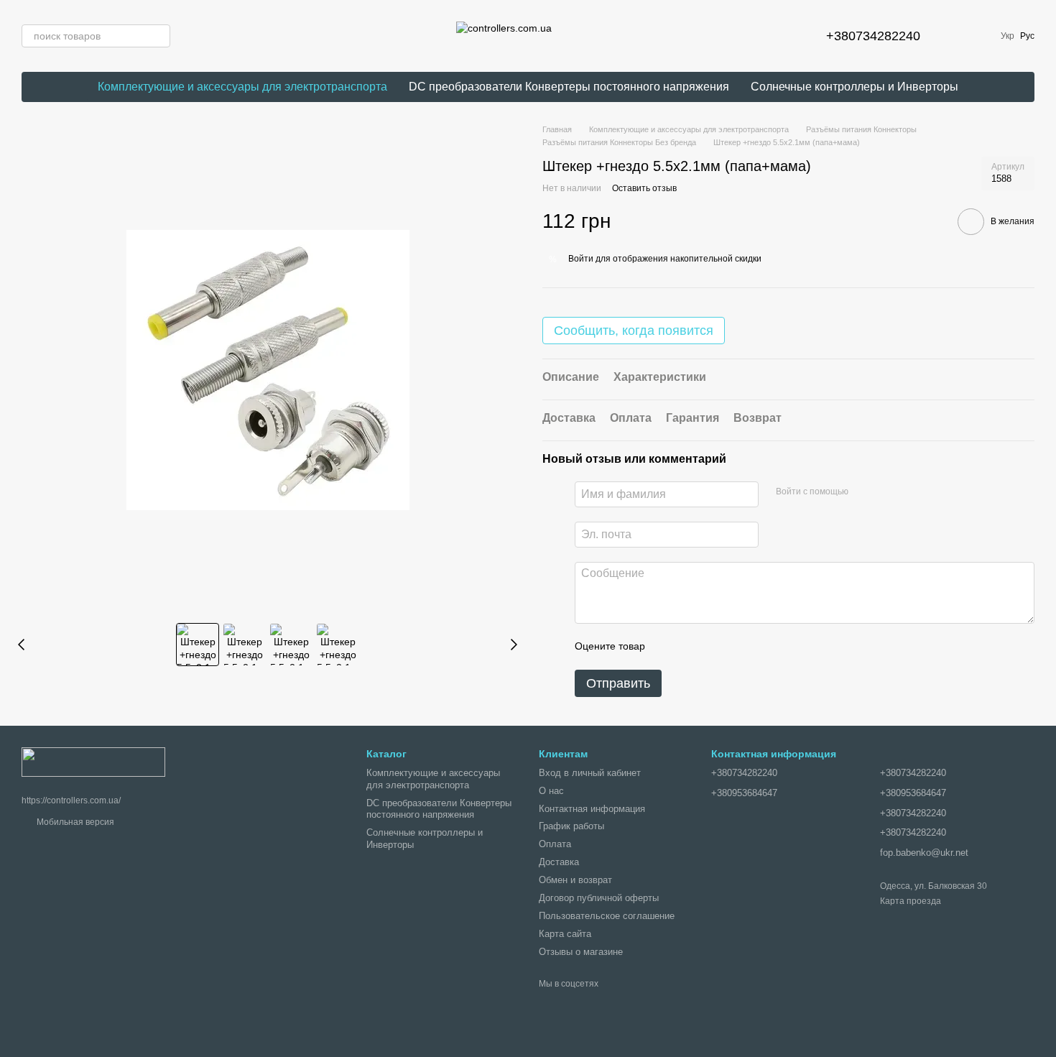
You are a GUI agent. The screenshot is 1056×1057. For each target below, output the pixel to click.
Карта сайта (565, 933)
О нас (551, 790)
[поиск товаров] (158, 35)
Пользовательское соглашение (607, 915)
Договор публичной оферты (599, 897)
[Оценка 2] (691, 646)
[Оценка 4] (737, 646)
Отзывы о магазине (581, 951)
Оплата (555, 844)
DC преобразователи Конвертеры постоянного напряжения (569, 86)
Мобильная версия (74, 822)
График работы (571, 826)
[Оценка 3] (714, 646)
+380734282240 (873, 35)
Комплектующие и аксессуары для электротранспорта (242, 86)
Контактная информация (592, 808)
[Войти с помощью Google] (864, 492)
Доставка (559, 862)
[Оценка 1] (668, 646)
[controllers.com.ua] (93, 761)
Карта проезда (910, 901)
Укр (1007, 36)
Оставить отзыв (644, 188)
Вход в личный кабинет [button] (590, 772)
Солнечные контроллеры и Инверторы (854, 86)
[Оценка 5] (760, 646)
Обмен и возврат (575, 879)
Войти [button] (580, 259)
